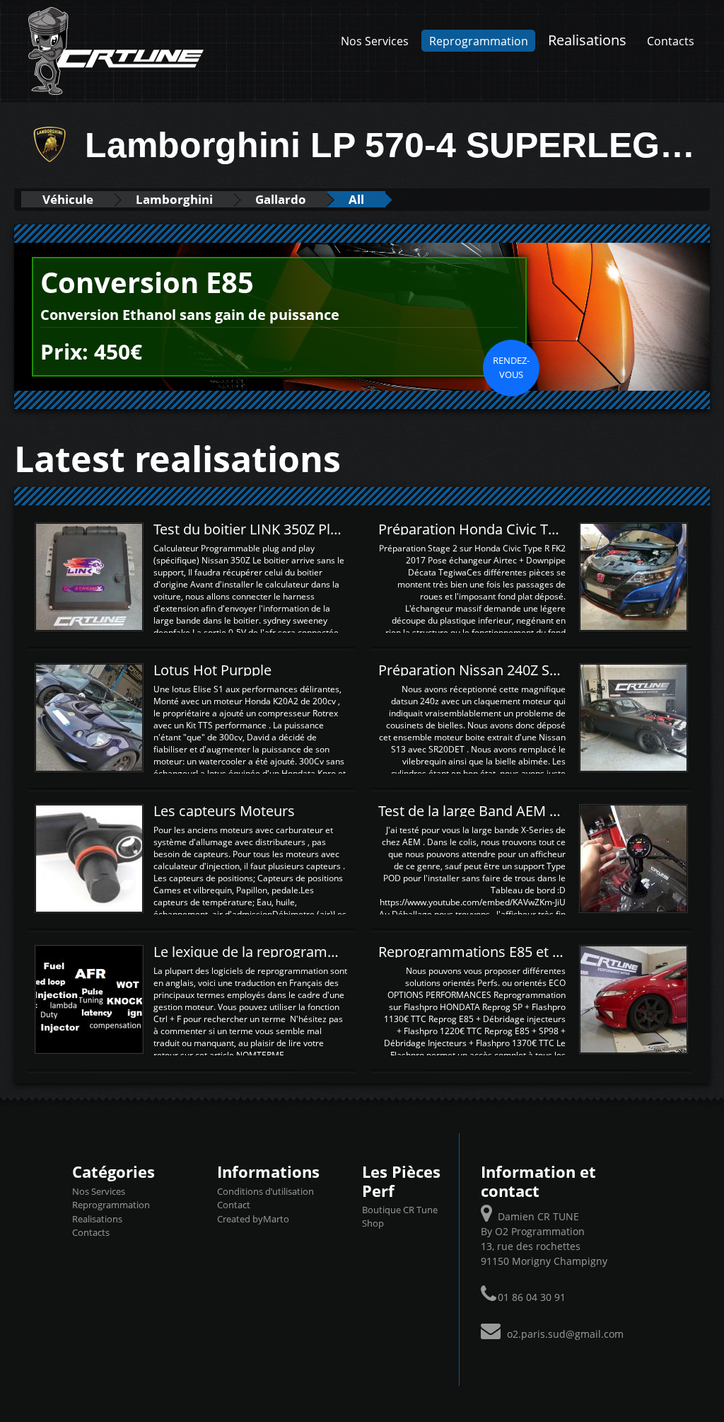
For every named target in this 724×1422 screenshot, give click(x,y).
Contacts (670, 41)
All (356, 199)
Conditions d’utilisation (265, 1191)
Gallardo (280, 199)
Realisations (587, 40)
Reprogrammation (478, 41)
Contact (233, 1204)
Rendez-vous (511, 367)
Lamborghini (174, 199)
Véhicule (67, 199)
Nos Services (375, 41)
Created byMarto (253, 1218)
